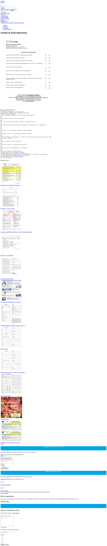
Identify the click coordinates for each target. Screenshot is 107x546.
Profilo (2, 20)
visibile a (3, 464)
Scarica (2, 444)
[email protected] (18, 156)
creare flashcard (12, 9)
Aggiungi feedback (5, 501)
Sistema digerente (7, 29)
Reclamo (3, 490)
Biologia (5, 26)
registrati (3, 454)
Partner (6, 490)
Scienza (5, 25)
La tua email (3, 527)
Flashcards (3, 13)
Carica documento (5, 9)
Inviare (7, 544)
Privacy (2, 493)
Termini (6, 493)
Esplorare (3, 2)
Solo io (4, 467)
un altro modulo (15, 513)
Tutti (3, 465)
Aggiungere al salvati (19, 22)
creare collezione (4, 468)
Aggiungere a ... (4, 21)
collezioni (8, 13)
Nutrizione (5, 27)
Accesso (2, 8)
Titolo (2, 456)
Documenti (3, 485)
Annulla (2, 544)
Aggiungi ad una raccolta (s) (7, 22)
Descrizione (6, 458)
